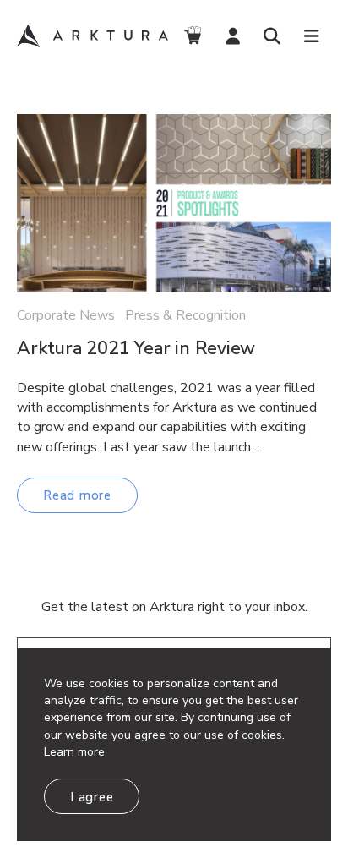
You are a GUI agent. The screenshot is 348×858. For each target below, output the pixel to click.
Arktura (94, 36)
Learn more (74, 752)
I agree (91, 797)
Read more (77, 495)
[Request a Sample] (193, 36)
